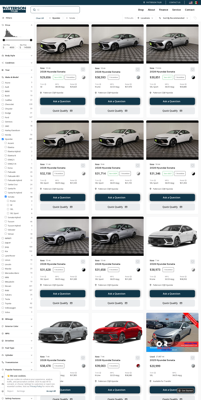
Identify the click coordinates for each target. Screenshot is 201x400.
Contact (190, 9)
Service (176, 9)
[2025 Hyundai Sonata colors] (193, 366)
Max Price (23, 45)
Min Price (6, 45)
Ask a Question (61, 101)
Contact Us (174, 2)
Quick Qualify (61, 110)
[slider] (3, 40)
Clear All (40, 18)
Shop (141, 9)
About (151, 9)
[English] (190, 2)
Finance (163, 9)
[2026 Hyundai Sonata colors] (83, 77)
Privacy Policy (36, 386)
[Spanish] (196, 2)
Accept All (51, 391)
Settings (21, 391)
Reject (10, 391)
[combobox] (52, 9)
